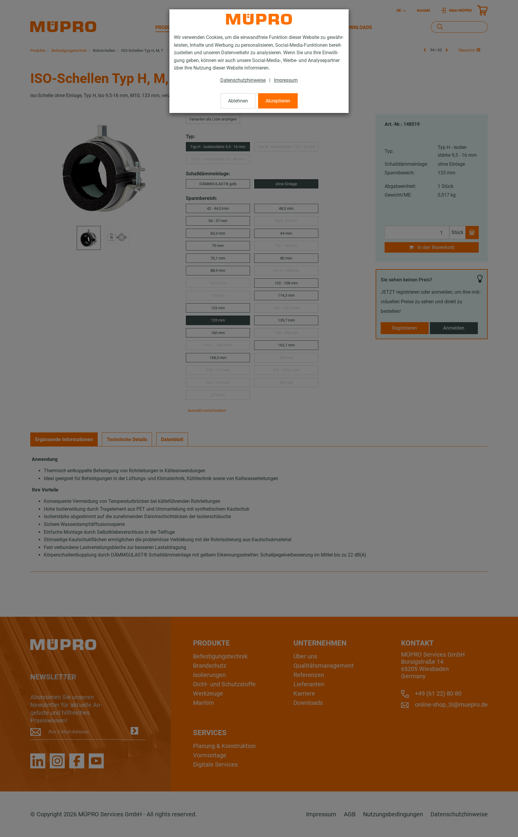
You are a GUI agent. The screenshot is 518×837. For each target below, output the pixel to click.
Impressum (286, 80)
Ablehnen (238, 101)
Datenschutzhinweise (243, 80)
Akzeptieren (278, 101)
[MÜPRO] (259, 19)
